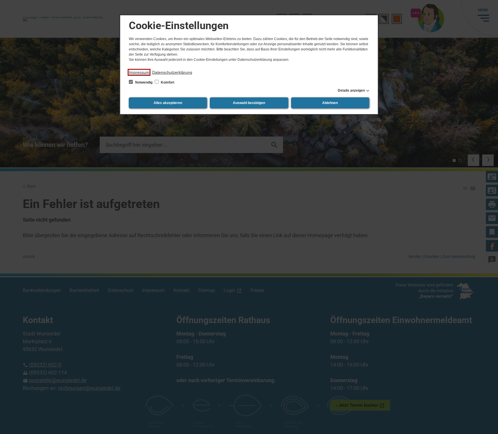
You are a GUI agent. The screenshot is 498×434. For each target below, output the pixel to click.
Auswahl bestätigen (249, 103)
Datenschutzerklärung (172, 72)
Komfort (167, 82)
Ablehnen (330, 103)
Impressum (139, 72)
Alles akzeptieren (168, 103)
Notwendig (143, 82)
